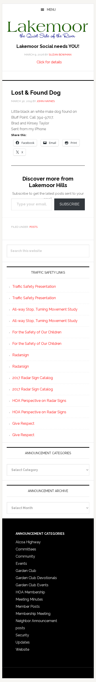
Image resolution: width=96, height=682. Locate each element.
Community (25, 556)
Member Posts (28, 606)
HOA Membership (30, 592)
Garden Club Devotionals (36, 578)
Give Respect (23, 423)
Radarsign (20, 355)
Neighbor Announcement (36, 621)
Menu (51, 9)
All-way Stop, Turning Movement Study (44, 309)
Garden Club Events (32, 585)
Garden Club (26, 571)
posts (33, 226)
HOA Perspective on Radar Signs (39, 401)
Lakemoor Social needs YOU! (48, 46)
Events (21, 563)
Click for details (49, 62)
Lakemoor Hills (48, 30)
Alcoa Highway (28, 542)
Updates (23, 642)
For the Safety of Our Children (36, 332)
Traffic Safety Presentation (34, 286)
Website (22, 649)
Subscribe (69, 204)
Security (22, 635)
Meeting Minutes (29, 599)
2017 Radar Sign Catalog (32, 378)
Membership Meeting (33, 614)
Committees (26, 549)
